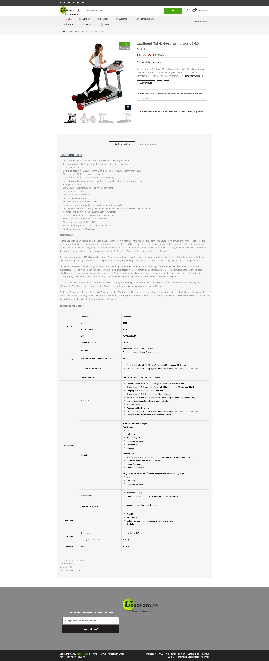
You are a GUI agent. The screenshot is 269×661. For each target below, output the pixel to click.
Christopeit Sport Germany (149, 62)
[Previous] (67, 76)
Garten (107, 24)
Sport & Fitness (147, 18)
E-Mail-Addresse (145, 98)
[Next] (127, 76)
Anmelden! (90, 629)
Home (62, 31)
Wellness (89, 24)
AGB (161, 653)
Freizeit (71, 24)
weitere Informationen (192, 76)
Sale (70, 18)
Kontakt (205, 653)
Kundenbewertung (148, 144)
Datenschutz (194, 653)
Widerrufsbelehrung (175, 653)
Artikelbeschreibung (122, 144)
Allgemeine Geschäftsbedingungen (193, 656)
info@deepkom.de (202, 21)
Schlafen (104, 18)
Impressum (151, 653)
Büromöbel (124, 18)
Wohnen (86, 18)
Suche (173, 10)
